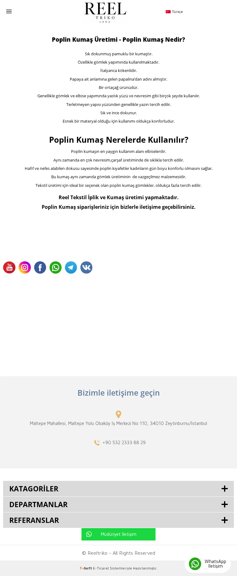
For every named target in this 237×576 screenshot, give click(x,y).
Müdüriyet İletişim (118, 534)
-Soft (86, 568)
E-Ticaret (101, 568)
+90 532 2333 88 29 (124, 442)
